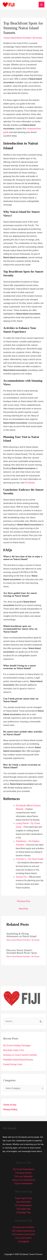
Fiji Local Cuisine (23, 1238)
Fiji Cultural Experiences (23, 1231)
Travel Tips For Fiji (23, 1198)
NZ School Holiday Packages (17, 1045)
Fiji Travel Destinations (23, 1169)
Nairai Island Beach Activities (17, 38)
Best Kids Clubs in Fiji (13, 1050)
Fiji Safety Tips (23, 1209)
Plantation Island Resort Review (18, 1060)
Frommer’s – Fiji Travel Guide (29, 859)
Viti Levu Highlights (23, 1176)
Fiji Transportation (23, 1205)
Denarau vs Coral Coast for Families (20, 1055)
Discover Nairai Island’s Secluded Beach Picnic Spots (21, 951)
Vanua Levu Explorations (23, 1180)
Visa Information (23, 1202)
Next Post (23, 909)
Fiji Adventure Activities (23, 1227)
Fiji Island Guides (23, 1173)
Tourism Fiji (21, 877)
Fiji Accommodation (23, 1183)
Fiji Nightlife (23, 1241)
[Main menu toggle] (41, 4)
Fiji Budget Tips (23, 1212)
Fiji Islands (30, 483)
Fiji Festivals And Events (23, 1234)
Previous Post (23, 901)
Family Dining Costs (12, 1064)
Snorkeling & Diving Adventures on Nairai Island (21, 935)
